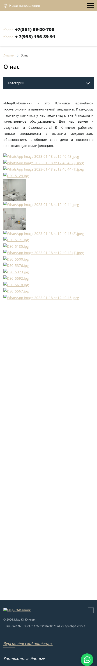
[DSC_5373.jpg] (16, 271)
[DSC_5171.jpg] (16, 239)
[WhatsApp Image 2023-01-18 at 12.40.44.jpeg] (41, 204)
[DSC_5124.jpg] (16, 175)
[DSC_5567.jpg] (16, 291)
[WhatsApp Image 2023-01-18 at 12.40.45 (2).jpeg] (43, 233)
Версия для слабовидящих (28, 643)
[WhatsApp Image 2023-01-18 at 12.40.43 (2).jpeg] (43, 162)
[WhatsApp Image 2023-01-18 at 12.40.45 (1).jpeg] (14, 218)
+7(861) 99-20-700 (34, 29)
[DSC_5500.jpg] (16, 258)
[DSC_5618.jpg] (16, 284)
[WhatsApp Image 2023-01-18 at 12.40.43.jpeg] (41, 156)
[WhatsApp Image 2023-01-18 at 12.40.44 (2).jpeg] (14, 189)
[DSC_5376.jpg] (16, 265)
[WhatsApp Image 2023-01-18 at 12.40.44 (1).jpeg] (43, 169)
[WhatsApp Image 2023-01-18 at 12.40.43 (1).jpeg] (43, 252)
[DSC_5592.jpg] (16, 278)
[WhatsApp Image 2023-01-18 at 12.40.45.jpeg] (41, 297)
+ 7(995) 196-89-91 (35, 37)
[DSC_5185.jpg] (16, 246)
